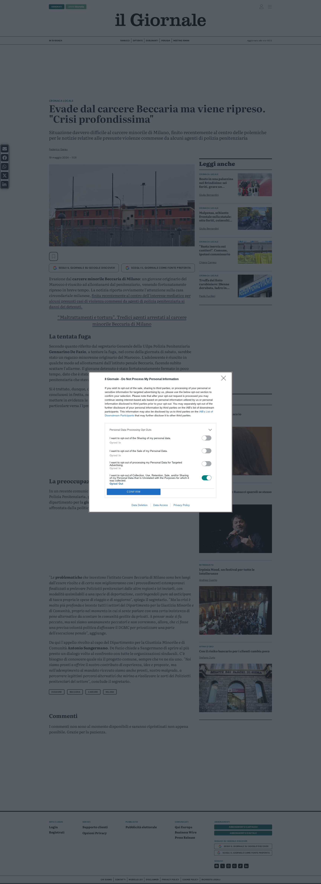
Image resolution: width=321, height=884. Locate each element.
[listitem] (160, 430)
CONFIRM (134, 491)
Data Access (160, 505)
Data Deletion (139, 505)
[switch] (206, 438)
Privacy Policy (182, 505)
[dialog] (160, 442)
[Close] (224, 379)
